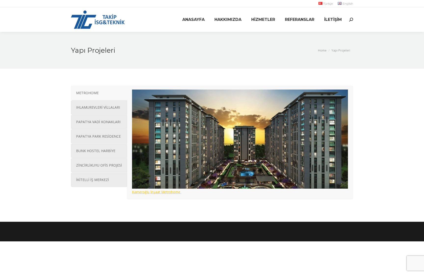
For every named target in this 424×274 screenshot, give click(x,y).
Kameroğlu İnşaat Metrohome (156, 192)
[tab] (99, 93)
